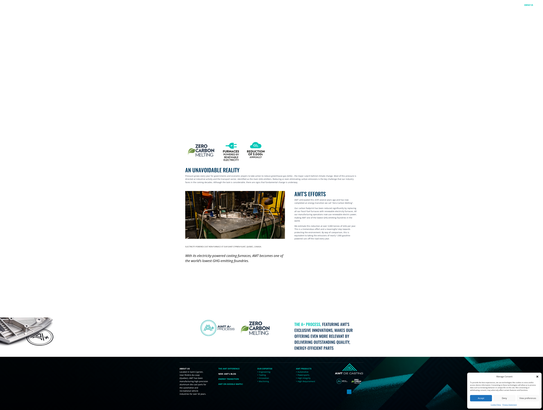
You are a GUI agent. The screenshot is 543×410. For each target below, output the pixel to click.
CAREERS (500, 10)
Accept (481, 398)
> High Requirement (305, 381)
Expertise (458, 10)
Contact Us (528, 5)
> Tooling (261, 375)
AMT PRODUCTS (304, 368)
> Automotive (302, 372)
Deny (504, 398)
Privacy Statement (509, 404)
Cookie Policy (496, 404)
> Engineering (263, 372)
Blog (514, 10)
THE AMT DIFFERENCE (434, 10)
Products (479, 10)
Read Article (214, 307)
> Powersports (302, 375)
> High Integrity (303, 378)
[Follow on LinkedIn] (349, 391)
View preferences (527, 398)
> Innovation (263, 378)
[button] (537, 376)
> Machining (263, 381)
